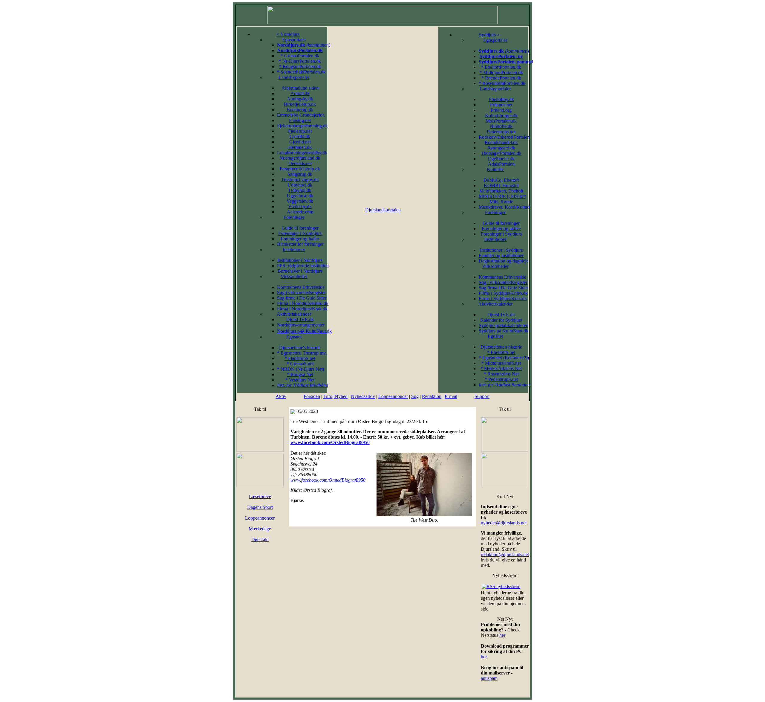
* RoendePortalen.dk (501, 77)
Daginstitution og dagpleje (503, 260)
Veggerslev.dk (300, 201)
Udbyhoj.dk (300, 190)
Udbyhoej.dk (299, 184)
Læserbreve (260, 496)
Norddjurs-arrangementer (301, 324)
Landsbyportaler (294, 77)
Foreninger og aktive (501, 228)
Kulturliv (495, 169)
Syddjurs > (489, 34)
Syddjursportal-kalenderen (503, 325)
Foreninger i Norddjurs (300, 233)
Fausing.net (300, 120)
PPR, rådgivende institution (303, 265)
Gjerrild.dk (300, 136)
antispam (489, 678)
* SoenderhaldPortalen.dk (301, 71)
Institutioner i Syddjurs (501, 250)
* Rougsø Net (300, 374)
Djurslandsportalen (383, 209)
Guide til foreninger (300, 228)
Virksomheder (294, 276)
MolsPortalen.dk (501, 120)
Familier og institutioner (501, 255)
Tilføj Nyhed (335, 396)
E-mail (451, 396)
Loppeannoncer (393, 396)
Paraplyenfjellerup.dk (300, 168)
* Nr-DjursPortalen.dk (300, 61)
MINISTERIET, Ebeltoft (502, 196)
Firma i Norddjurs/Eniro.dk (302, 303)
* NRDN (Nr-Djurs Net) (300, 369)
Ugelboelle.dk (501, 158)
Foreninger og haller (300, 238)
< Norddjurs (287, 34)
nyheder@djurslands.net (504, 522)
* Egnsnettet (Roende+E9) (504, 357)
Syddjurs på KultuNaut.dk (503, 330)
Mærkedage (260, 528)
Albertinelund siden (300, 88)
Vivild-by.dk (300, 206)
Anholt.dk (300, 93)
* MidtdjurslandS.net (501, 363)
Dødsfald (260, 539)
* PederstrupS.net (501, 379)
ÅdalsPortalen (501, 164)
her (502, 635)
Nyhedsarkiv (363, 396)
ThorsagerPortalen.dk (501, 153)
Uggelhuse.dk (300, 195)
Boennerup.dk (300, 109)
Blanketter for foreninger (300, 244)
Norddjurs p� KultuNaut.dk (304, 331)
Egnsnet (294, 336)
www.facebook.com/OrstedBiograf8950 (330, 442)
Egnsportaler (294, 39)
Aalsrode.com (300, 211)
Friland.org (501, 110)
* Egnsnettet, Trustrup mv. (302, 352)
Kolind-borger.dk (501, 115)
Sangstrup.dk (299, 174)
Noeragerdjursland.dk (299, 158)
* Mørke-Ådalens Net (501, 368)
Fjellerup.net (300, 131)
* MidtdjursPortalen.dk (501, 72)
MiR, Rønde (501, 201)
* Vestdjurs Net (299, 379)
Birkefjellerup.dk (300, 104)
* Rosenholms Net (501, 373)
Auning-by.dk (300, 98)
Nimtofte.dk (501, 126)
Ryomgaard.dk (501, 147)
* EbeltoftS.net (501, 352)
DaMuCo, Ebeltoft (501, 180)
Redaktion (431, 396)
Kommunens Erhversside (301, 287)
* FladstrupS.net (299, 358)
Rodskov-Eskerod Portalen (504, 137)
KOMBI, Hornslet (501, 185)
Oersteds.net (300, 163)
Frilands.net (501, 104)
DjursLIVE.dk (300, 319)
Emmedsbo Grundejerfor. (301, 114)
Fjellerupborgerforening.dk (302, 125)
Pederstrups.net (501, 131)
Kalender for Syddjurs (501, 320)
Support (482, 396)
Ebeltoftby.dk (501, 99)
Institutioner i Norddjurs (299, 260)
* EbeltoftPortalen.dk (501, 67)
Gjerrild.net (300, 141)
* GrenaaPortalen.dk (300, 55)
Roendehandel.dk (501, 142)
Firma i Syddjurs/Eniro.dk (503, 293)
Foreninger (294, 217)
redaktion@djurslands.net (505, 554)
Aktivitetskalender (294, 314)
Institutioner (294, 249)
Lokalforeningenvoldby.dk (302, 152)
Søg (415, 396)
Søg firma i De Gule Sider (301, 297)
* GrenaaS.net (300, 363)
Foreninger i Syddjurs (501, 233)
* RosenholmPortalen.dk (502, 83)
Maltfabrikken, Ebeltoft (501, 190)
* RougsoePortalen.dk (300, 66)
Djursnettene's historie (300, 347)
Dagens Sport (260, 507)
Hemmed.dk (300, 147)
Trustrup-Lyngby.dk (300, 179)
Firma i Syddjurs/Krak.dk (503, 298)
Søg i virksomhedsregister (301, 292)
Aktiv (281, 396)
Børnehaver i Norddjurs (300, 271)
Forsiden (312, 396)
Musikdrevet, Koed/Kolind (504, 207)
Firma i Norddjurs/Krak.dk (302, 308)
